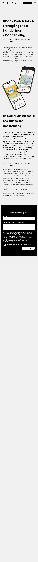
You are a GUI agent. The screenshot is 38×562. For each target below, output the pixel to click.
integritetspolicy (8, 241)
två (17, 196)
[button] (34, 3)
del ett (9, 196)
